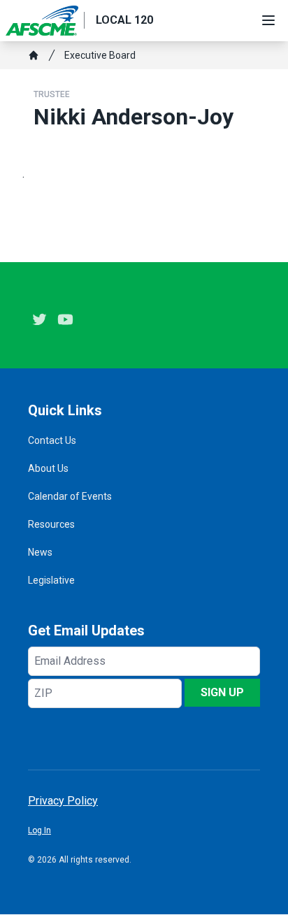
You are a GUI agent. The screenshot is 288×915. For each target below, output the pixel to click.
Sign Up (222, 692)
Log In (39, 830)
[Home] (33, 55)
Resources (51, 524)
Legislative (51, 580)
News (40, 552)
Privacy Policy (63, 800)
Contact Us (52, 440)
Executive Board (100, 55)
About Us (48, 468)
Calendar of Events (70, 496)
